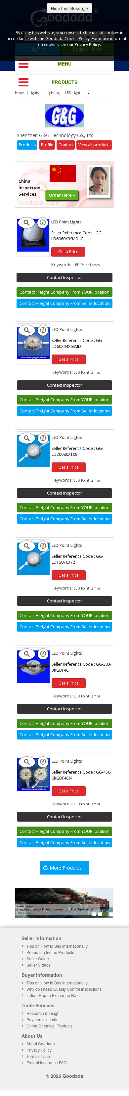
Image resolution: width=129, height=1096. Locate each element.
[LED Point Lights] (33, 250)
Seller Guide (37, 958)
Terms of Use (38, 1056)
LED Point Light (103, 92)
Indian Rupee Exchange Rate (53, 995)
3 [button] (106, 914)
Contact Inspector (64, 277)
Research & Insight (43, 1013)
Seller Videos (38, 965)
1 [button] (94, 914)
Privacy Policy (39, 1050)
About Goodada (40, 1043)
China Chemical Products (49, 1025)
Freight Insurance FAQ (46, 1062)
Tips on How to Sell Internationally (57, 946)
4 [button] (111, 914)
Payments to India (42, 1019)
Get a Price (68, 252)
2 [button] (100, 914)
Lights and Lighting (44, 92)
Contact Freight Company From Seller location (65, 303)
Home (19, 92)
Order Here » (62, 195)
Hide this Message (69, 8)
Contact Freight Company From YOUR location (64, 292)
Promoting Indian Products (50, 952)
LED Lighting (75, 92)
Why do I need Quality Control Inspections (64, 989)
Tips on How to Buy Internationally (57, 982)
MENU (64, 63)
